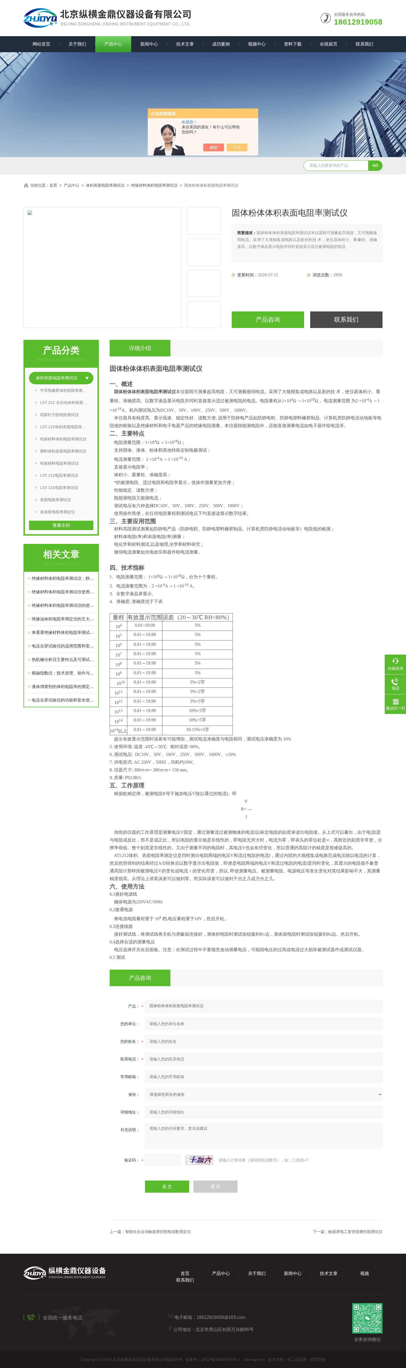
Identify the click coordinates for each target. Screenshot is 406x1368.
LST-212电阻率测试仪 (59, 475)
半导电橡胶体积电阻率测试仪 (65, 390)
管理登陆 (317, 1359)
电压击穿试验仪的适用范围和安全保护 (64, 646)
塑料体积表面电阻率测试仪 (63, 451)
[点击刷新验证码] (199, 1160)
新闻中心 (149, 44)
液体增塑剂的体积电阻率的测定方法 (64, 686)
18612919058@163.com (221, 1317)
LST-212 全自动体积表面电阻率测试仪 (66, 402)
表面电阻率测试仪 (55, 500)
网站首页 (41, 44)
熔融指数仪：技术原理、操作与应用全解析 (64, 673)
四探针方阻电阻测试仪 (59, 414)
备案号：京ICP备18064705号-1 (213, 1359)
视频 (364, 1273)
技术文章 (185, 44)
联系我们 (364, 44)
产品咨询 (268, 319)
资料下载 (293, 44)
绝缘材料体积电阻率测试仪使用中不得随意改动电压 (64, 591)
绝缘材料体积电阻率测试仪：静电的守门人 (64, 578)
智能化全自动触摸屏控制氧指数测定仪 (158, 1231)
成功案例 (221, 44)
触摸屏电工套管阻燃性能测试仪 (355, 1231)
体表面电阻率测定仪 (57, 512)
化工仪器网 (297, 1359)
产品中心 (113, 44)
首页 (53, 185)
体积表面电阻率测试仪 (105, 185)
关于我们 (77, 44)
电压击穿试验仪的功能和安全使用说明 (64, 700)
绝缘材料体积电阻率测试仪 (154, 185)
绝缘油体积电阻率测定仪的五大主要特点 (64, 618)
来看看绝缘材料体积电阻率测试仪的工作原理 (64, 632)
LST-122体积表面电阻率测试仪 (66, 427)
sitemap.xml (254, 1359)
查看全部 (61, 525)
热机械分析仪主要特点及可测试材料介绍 (64, 659)
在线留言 (329, 44)
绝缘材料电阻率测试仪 (59, 463)
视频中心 (257, 44)
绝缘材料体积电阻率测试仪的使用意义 (64, 605)
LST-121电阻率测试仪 (59, 487)
